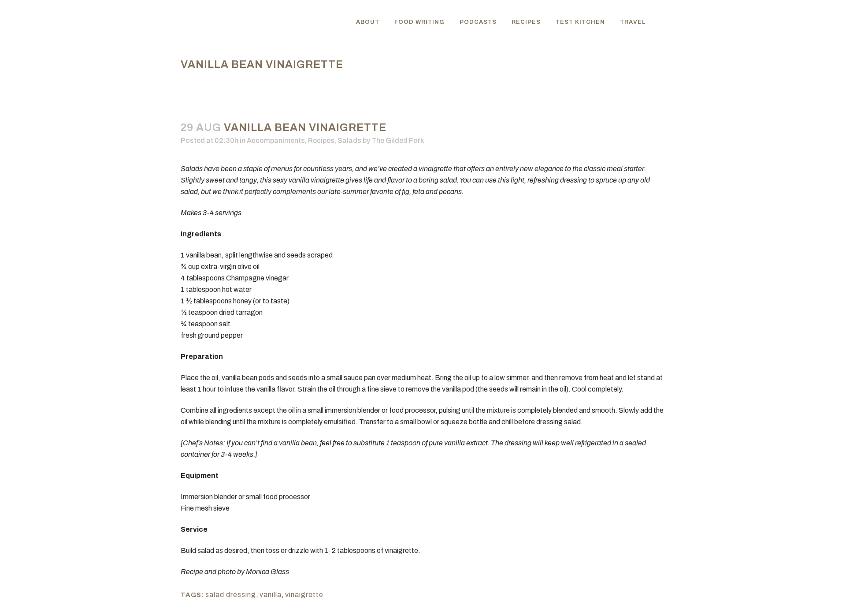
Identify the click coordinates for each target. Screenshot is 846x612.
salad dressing (230, 594)
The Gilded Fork (397, 140)
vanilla (271, 594)
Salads (349, 140)
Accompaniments (276, 140)
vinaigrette (304, 594)
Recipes (321, 140)
